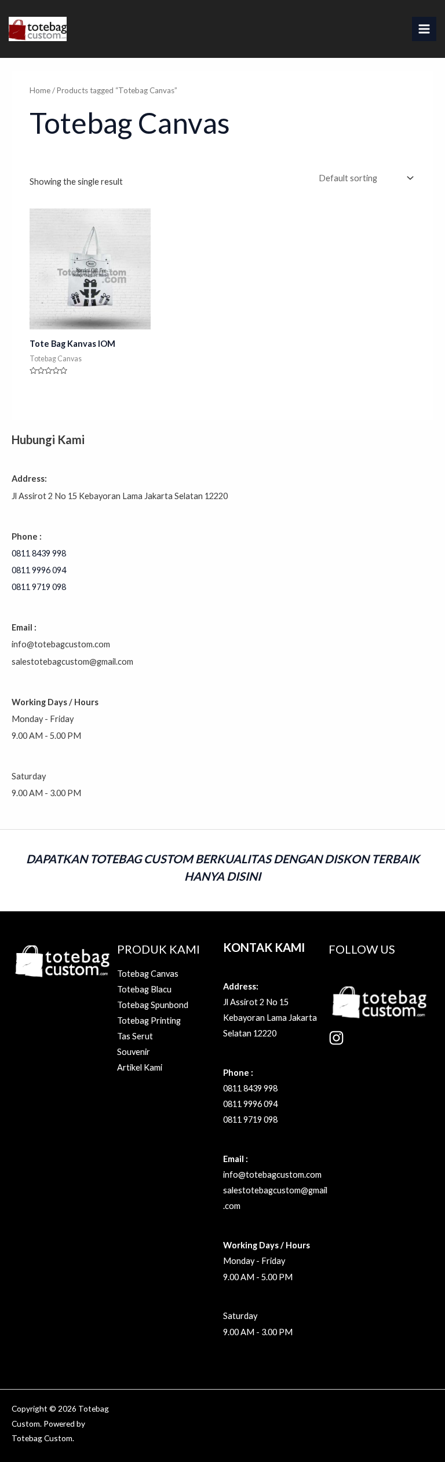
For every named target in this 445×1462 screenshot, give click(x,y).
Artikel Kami (139, 1067)
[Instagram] (336, 1038)
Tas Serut (135, 1036)
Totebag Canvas (147, 974)
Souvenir (133, 1052)
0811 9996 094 (39, 570)
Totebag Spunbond (152, 1005)
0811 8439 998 (39, 553)
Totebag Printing (149, 1020)
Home (40, 90)
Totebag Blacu (144, 989)
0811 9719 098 (39, 587)
